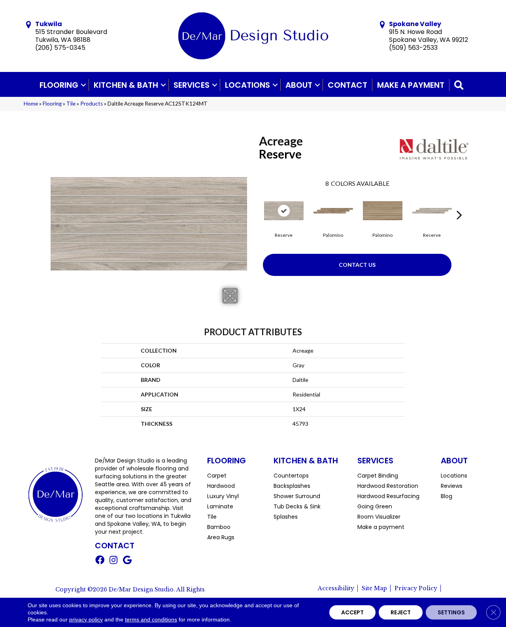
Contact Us (357, 264)
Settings (451, 612)
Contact (347, 85)
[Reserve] (284, 210)
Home (31, 103)
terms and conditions (151, 619)
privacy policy (86, 619)
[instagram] (113, 561)
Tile (71, 103)
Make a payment (410, 85)
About (298, 85)
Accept (352, 612)
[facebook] (99, 561)
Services (192, 85)
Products (91, 103)
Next (459, 203)
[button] (83, 85)
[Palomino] (333, 210)
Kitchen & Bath (126, 85)
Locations (247, 85)
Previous (255, 203)
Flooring (59, 85)
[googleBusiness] (127, 561)
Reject (401, 612)
